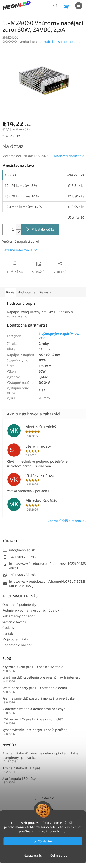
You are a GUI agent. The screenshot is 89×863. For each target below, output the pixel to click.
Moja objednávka (15, 639)
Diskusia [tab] (45, 292)
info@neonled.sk (22, 550)
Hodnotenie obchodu (18, 645)
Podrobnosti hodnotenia (61, 41)
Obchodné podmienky (19, 604)
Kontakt (8, 633)
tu (63, 831)
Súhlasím (45, 841)
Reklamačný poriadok (18, 616)
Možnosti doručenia (69, 156)
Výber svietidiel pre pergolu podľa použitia (35, 730)
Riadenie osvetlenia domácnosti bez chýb (33, 709)
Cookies (8, 627)
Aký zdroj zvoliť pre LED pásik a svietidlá (32, 667)
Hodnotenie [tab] (26, 292)
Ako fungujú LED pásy (19, 778)
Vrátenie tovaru (14, 622)
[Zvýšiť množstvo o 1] (18, 226)
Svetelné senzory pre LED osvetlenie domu (34, 688)
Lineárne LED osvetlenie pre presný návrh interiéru (41, 677)
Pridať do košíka (43, 229)
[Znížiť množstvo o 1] (18, 232)
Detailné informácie (17, 250)
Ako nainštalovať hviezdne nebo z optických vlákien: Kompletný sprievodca (41, 755)
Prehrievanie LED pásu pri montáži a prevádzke (38, 698)
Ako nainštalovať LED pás (21, 768)
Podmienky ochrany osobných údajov (30, 610)
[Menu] (78, 5)
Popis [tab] (10, 292)
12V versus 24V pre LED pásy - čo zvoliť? (32, 719)
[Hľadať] (54, 5)
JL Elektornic (44, 798)
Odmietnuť (58, 855)
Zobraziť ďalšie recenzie (66, 520)
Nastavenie (33, 855)
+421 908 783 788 (22, 557)
